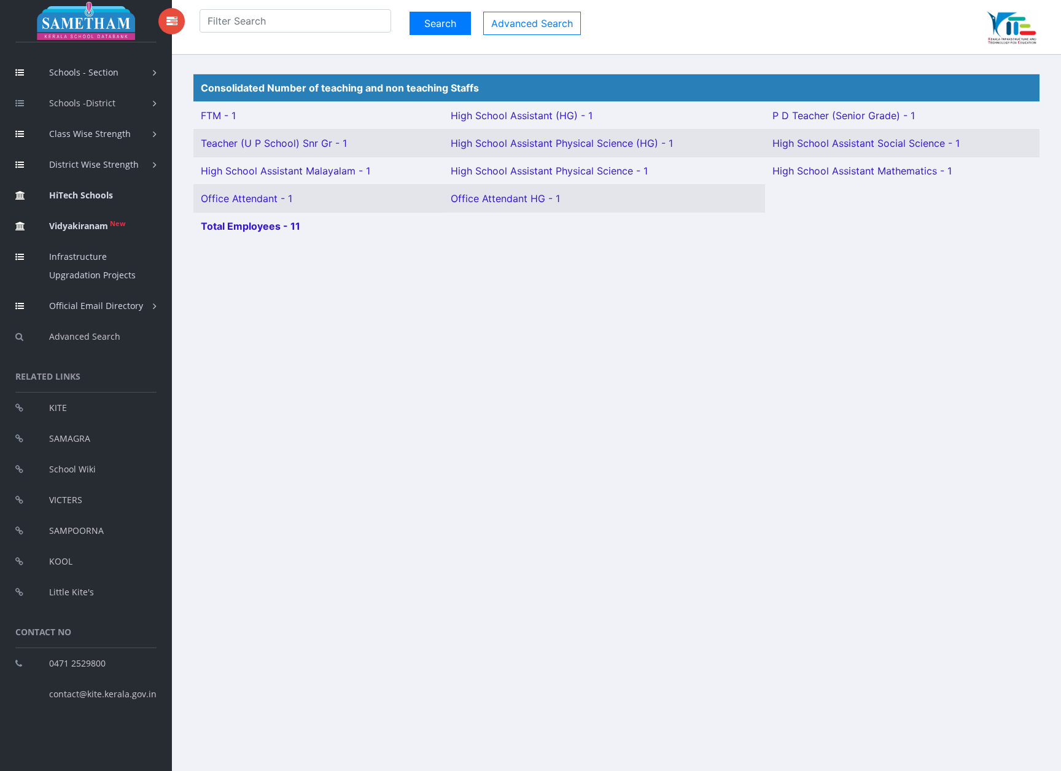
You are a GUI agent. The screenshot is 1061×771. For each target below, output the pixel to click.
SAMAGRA (69, 438)
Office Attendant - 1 (246, 198)
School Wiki (72, 469)
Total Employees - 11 (250, 226)
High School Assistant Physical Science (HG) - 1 (562, 143)
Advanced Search (84, 336)
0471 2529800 (77, 663)
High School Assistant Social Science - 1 (866, 143)
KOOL (60, 561)
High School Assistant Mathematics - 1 (862, 171)
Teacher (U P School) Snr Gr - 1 (274, 143)
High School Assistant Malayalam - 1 (285, 171)
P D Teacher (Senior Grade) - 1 (843, 115)
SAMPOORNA (76, 530)
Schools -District (82, 103)
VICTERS (65, 500)
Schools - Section (84, 72)
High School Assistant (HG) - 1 (522, 115)
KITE (58, 407)
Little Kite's (71, 592)
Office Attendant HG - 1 (505, 198)
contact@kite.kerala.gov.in (103, 694)
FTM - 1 (218, 115)
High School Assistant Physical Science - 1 (549, 171)
